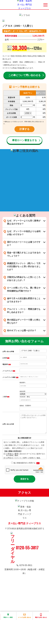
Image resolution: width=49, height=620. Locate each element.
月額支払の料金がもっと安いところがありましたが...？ (22, 278)
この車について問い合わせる (24, 75)
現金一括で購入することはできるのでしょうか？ (22, 254)
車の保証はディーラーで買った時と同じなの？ (22, 321)
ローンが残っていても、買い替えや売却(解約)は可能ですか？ (22, 289)
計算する (25, 129)
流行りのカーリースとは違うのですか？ (22, 243)
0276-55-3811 (25, 565)
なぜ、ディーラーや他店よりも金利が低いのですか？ (22, 233)
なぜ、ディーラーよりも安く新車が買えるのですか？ (22, 222)
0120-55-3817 (27, 547)
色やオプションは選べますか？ (20, 330)
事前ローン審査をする (24, 140)
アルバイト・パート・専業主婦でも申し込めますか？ (22, 310)
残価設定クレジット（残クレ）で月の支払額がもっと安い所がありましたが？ (22, 266)
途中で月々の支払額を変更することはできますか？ (22, 300)
